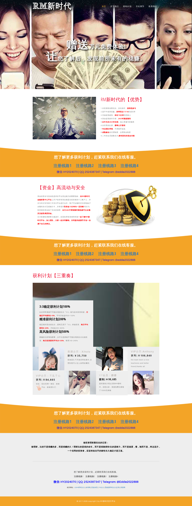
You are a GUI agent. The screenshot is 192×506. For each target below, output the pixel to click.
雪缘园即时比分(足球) (112, 487)
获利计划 (127, 6)
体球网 (88, 487)
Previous (13, 48)
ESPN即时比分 (80, 487)
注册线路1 (62, 165)
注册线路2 (85, 165)
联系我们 (153, 6)
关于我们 (114, 6)
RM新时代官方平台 (107, 501)
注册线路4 (129, 165)
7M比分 (101, 487)
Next (179, 48)
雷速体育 (94, 487)
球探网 (123, 487)
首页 (104, 6)
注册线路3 (107, 165)
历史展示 (140, 6)
